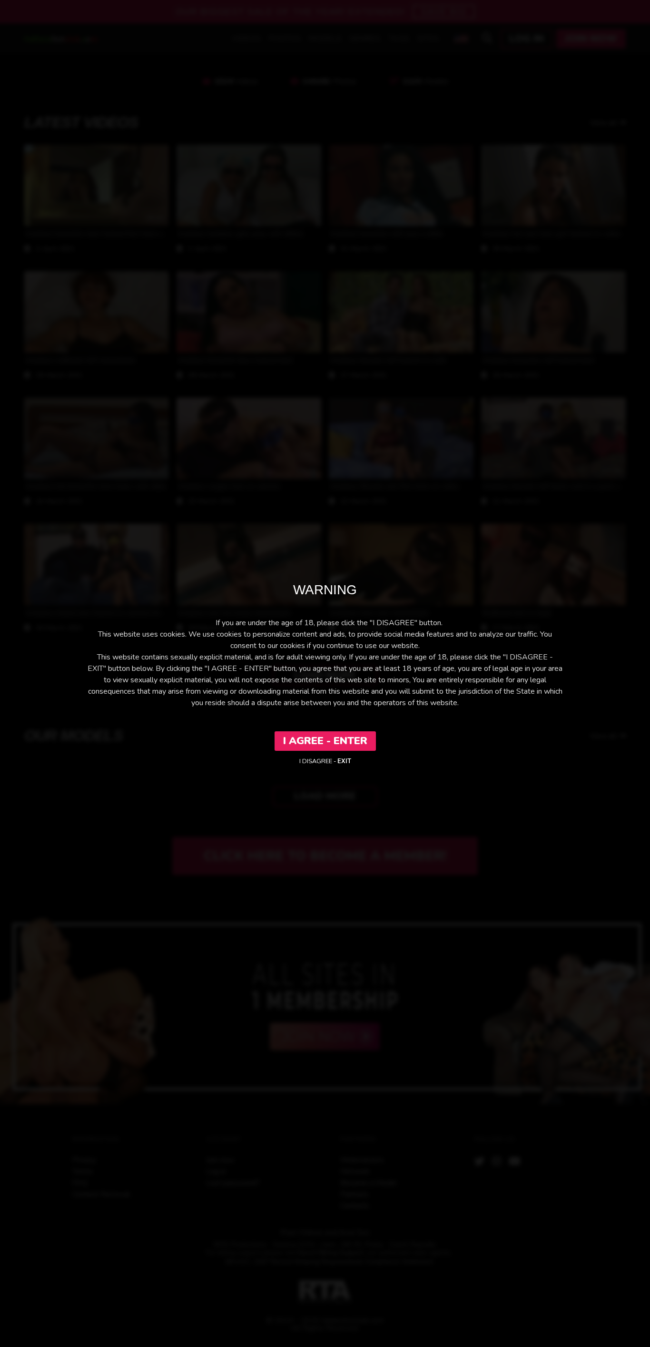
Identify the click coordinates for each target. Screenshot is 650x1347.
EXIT (344, 761)
